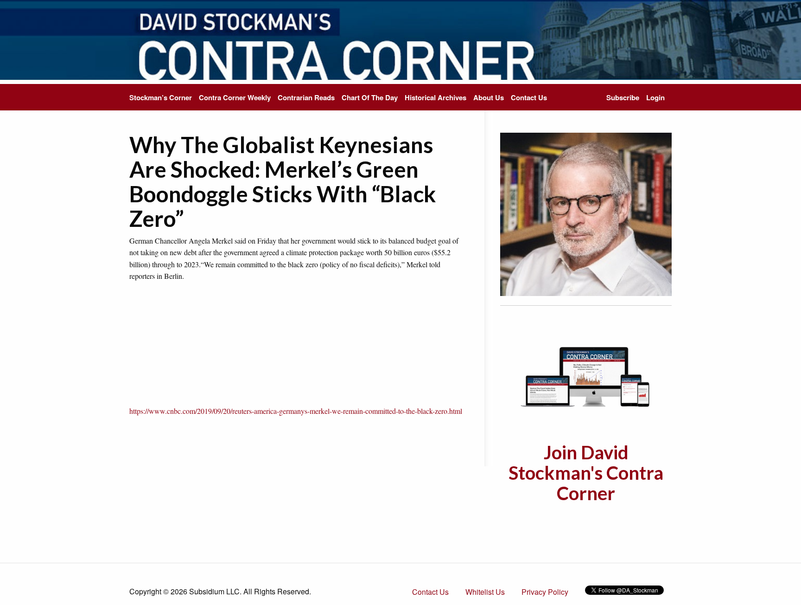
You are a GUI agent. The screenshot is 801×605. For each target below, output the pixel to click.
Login (655, 97)
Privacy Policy (544, 591)
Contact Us (529, 97)
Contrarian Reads (306, 97)
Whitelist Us (485, 591)
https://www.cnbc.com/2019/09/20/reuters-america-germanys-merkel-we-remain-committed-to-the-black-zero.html (295, 411)
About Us (488, 97)
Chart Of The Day (370, 97)
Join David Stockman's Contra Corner (586, 472)
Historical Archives (435, 97)
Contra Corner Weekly (235, 97)
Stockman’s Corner (160, 97)
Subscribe (622, 97)
